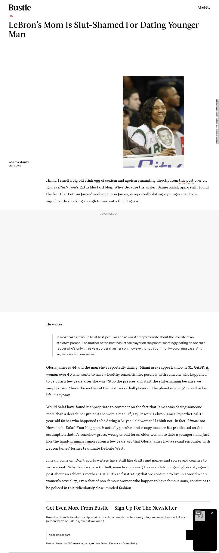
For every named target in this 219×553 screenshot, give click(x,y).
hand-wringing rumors (78, 441)
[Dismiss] (212, 512)
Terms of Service (109, 543)
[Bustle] (20, 7)
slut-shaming (170, 381)
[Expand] (198, 512)
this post (186, 180)
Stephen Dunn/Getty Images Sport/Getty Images (216, 121)
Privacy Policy (130, 543)
